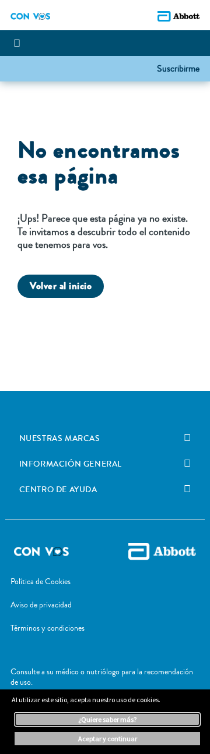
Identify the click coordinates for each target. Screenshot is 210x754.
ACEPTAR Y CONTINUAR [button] (107, 738)
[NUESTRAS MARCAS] (187, 438)
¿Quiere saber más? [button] (107, 719)
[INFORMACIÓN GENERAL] (187, 463)
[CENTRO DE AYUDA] (187, 489)
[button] (178, 68)
